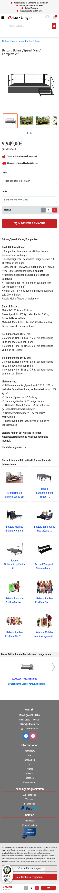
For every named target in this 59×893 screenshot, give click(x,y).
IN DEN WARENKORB (31, 223)
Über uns (30, 778)
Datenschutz (29, 760)
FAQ (29, 764)
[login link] (47, 17)
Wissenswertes (29, 782)
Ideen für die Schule (29, 41)
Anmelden (29, 820)
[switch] (7, 880)
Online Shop (8, 41)
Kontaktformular (31, 728)
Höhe (5, 191)
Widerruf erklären (29, 825)
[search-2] (54, 26)
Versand (29, 773)
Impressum (29, 751)
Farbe (5, 172)
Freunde (29, 769)
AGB (29, 755)
